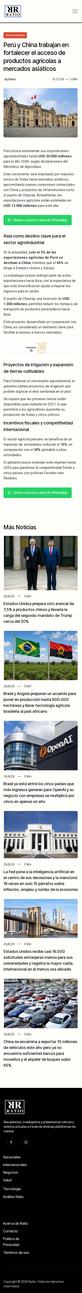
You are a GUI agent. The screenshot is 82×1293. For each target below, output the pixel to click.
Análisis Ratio (13, 1196)
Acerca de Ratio (15, 1223)
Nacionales (12, 1157)
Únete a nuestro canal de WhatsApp (40, 220)
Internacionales (15, 1165)
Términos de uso (16, 1252)
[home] (11, 11)
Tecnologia (12, 1189)
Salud (7, 1180)
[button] (75, 11)
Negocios (10, 1172)
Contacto (10, 1231)
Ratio (12, 79)
